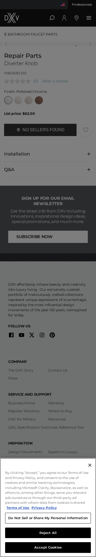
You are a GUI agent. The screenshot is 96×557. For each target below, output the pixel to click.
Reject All (48, 533)
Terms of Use (18, 508)
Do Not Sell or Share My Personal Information (48, 518)
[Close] (89, 465)
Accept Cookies (48, 547)
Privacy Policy (44, 508)
